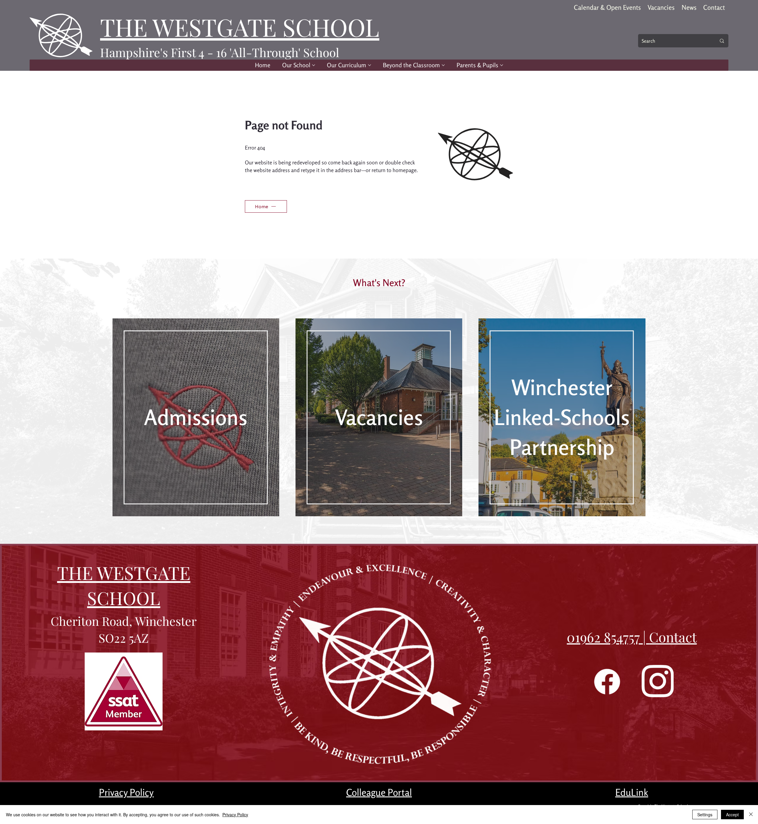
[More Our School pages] (313, 65)
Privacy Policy (126, 792)
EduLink (631, 792)
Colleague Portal (379, 792)
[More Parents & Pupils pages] (501, 65)
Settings (704, 814)
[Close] (750, 814)
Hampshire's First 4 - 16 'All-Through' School (219, 52)
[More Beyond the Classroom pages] (443, 65)
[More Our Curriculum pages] (369, 65)
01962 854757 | (608, 637)
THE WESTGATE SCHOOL (239, 27)
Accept (732, 814)
